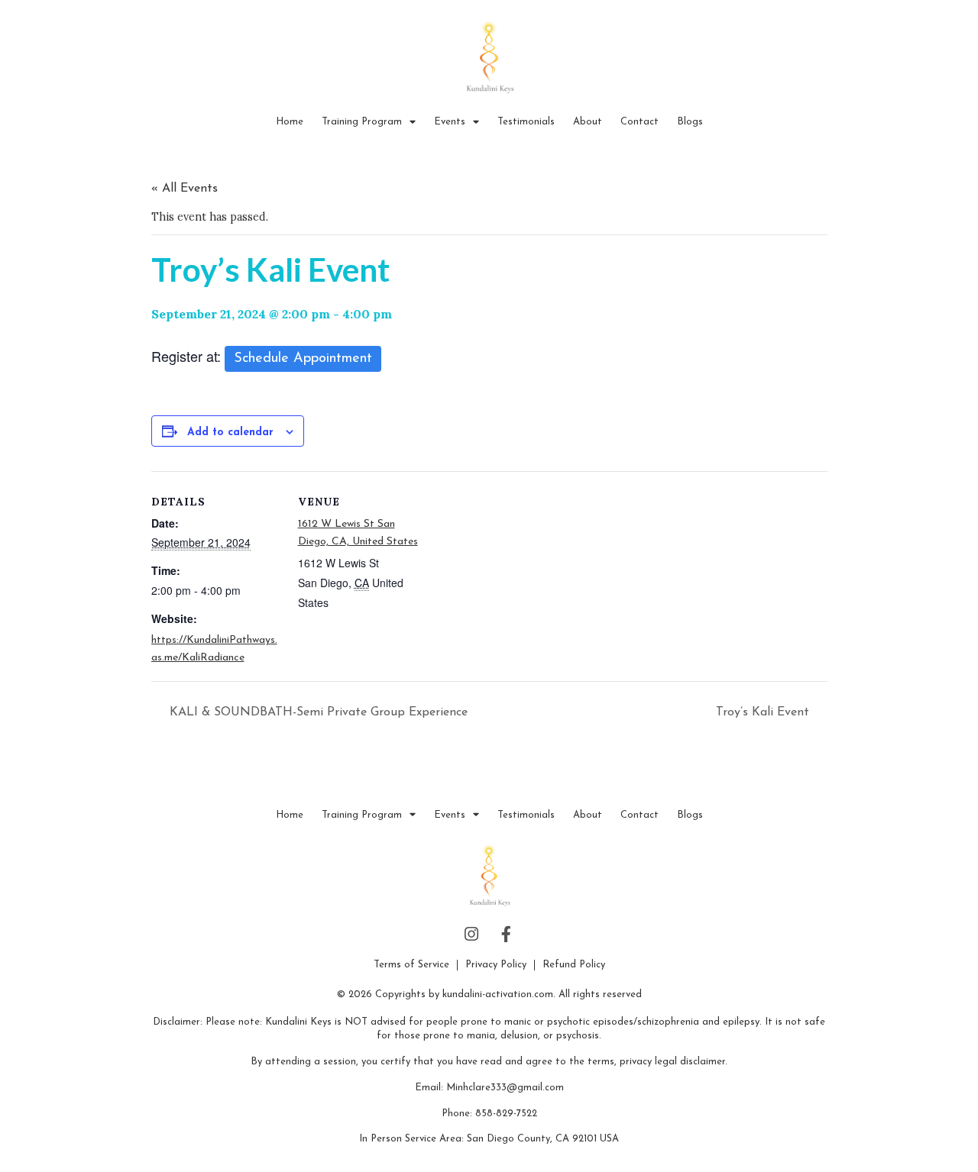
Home (289, 122)
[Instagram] (472, 935)
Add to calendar (230, 432)
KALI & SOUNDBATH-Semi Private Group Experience (317, 712)
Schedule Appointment (303, 359)
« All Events (184, 188)
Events (449, 122)
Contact (639, 122)
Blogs (690, 122)
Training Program (362, 122)
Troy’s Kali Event (764, 712)
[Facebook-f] (507, 935)
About (587, 122)
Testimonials (526, 122)
